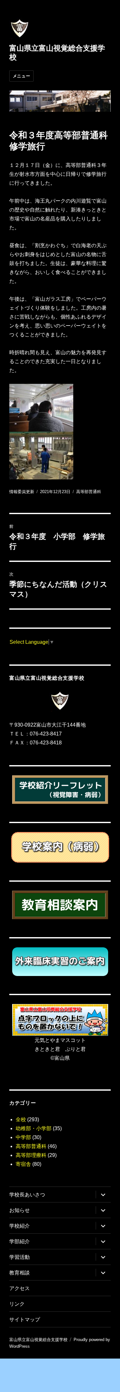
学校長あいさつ (27, 1194)
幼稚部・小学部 (34, 1128)
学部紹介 (19, 1241)
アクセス (19, 1288)
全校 (21, 1119)
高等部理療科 (31, 1155)
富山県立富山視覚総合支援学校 (38, 1339)
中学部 (23, 1137)
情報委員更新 (21, 491)
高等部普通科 (88, 491)
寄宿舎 (23, 1164)
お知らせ (19, 1210)
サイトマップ (24, 1319)
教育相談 (19, 1272)
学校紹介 (19, 1226)
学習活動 (19, 1257)
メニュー (21, 75)
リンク (17, 1304)
